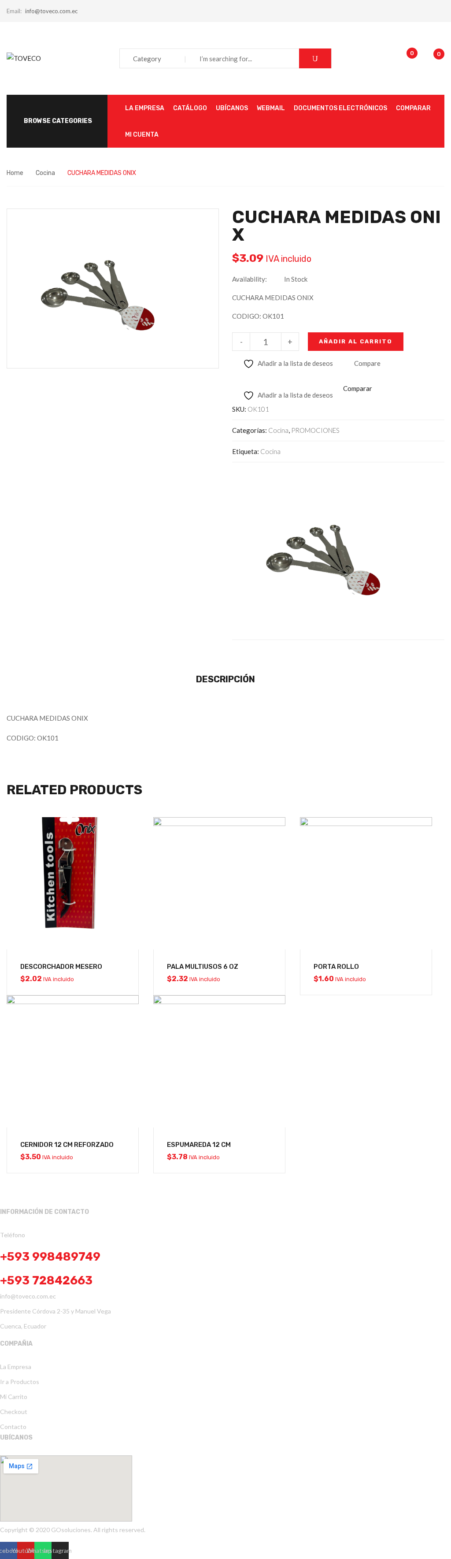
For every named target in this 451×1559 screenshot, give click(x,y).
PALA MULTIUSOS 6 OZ (202, 967)
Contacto (13, 1426)
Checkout (13, 1411)
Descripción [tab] (225, 679)
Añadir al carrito (355, 341)
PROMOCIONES (315, 430)
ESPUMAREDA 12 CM (199, 1145)
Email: (14, 11)
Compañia (16, 1343)
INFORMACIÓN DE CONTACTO (44, 1212)
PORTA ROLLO (336, 967)
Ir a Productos (19, 1381)
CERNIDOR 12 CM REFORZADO (67, 1145)
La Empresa (15, 1366)
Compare (367, 363)
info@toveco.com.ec (51, 11)
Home (15, 173)
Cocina (45, 173)
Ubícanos (16, 1437)
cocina (270, 451)
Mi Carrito (13, 1396)
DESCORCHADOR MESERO (61, 967)
